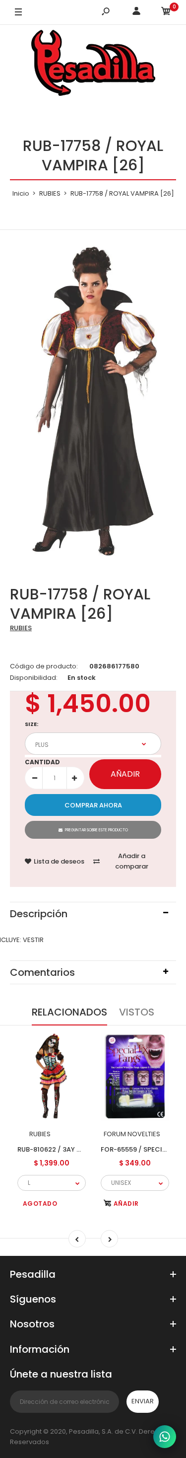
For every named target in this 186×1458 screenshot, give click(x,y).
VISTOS (136, 1012)
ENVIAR (142, 1401)
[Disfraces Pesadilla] (93, 64)
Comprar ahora (93, 805)
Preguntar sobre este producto (96, 830)
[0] (166, 12)
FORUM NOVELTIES (132, 1134)
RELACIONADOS (69, 1012)
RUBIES (21, 628)
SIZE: (31, 724)
